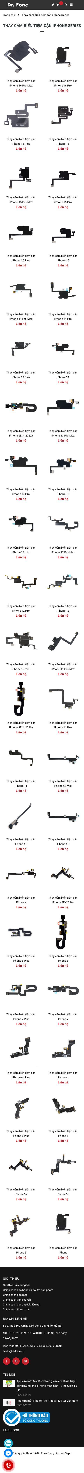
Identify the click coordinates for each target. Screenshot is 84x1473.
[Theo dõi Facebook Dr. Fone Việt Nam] (6, 1361)
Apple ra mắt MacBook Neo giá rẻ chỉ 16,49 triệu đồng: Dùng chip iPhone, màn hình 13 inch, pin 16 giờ (47, 1386)
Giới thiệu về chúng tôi (16, 1285)
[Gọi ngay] (8, 1465)
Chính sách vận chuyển (17, 1299)
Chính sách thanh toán (16, 1309)
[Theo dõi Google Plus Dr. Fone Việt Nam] (16, 1361)
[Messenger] (8, 1453)
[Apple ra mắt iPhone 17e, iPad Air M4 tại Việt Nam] (9, 1402)
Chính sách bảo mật (15, 1294)
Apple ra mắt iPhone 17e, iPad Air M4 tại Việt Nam (47, 1400)
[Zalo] (8, 1443)
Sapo (68, 1453)
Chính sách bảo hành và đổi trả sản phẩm (28, 1289)
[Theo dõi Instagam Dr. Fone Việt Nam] (25, 1361)
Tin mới (9, 1374)
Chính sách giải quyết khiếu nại (21, 1304)
